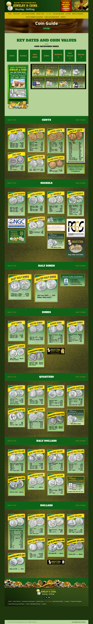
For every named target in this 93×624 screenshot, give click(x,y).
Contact (44, 604)
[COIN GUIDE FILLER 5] (56, 241)
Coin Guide (48, 601)
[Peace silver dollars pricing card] (56, 525)
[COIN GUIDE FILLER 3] (56, 227)
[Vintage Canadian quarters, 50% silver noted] (56, 421)
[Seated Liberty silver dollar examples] (36, 525)
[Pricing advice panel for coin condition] (76, 169)
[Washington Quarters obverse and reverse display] (17, 418)
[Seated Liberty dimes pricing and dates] (36, 333)
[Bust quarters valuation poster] (36, 395)
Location (67, 601)
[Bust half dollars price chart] (36, 460)
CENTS (11, 56)
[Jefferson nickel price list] (36, 226)
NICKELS (23, 56)
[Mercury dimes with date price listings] (76, 334)
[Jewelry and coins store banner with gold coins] (56, 351)
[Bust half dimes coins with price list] (20, 287)
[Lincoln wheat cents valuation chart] (76, 145)
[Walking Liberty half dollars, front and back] (56, 460)
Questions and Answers (28, 601)
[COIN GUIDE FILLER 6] (76, 247)
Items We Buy (17, 601)
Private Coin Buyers (76, 601)
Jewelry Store (40, 601)
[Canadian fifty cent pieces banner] (17, 486)
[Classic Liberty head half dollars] (17, 461)
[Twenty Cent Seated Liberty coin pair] (17, 395)
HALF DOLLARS (70, 55)
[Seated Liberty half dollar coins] (76, 461)
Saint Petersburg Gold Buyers (16, 604)
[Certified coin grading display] (76, 485)
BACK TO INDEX (80, 120)
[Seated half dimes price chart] (46, 289)
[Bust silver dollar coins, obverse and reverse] (36, 549)
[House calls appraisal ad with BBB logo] (72, 280)
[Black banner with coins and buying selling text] (56, 562)
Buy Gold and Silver (58, 601)
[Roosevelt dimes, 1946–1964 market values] (17, 353)
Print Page (46, 28)
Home (10, 601)
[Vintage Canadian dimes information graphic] (36, 357)
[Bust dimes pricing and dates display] (17, 331)
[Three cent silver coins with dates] (36, 164)
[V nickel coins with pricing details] (56, 203)
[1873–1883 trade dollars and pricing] (76, 525)
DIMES (46, 56)
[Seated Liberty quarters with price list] (56, 397)
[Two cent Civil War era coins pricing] (17, 162)
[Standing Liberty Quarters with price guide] (76, 396)
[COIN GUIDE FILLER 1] (17, 223)
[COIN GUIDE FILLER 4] (17, 236)
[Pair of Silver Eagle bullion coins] (56, 548)
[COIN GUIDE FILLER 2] (76, 228)
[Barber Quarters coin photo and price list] (36, 419)
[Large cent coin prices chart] (56, 141)
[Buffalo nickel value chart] (76, 204)
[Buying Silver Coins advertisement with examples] (76, 417)
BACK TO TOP (12, 120)
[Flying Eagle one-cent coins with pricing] (56, 165)
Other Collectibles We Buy (33, 604)
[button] (44, 597)
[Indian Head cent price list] (36, 140)
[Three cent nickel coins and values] (17, 204)
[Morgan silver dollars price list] (17, 532)
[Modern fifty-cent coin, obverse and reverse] (56, 485)
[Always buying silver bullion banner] (56, 220)
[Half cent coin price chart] (17, 139)
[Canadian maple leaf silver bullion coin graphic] (17, 563)
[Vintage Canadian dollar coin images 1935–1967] (76, 549)
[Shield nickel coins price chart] (36, 203)
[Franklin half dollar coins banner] (36, 482)
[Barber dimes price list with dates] (56, 333)
